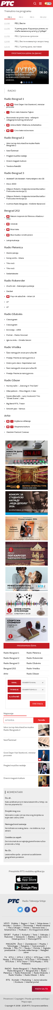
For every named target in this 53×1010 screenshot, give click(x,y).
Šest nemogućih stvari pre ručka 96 (21, 353)
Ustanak (14, 224)
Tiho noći (10, 263)
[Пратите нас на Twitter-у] (20, 909)
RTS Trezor (22, 961)
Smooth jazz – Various (15, 409)
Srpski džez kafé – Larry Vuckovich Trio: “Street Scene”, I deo (23, 397)
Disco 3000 (11, 184)
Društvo (17, 925)
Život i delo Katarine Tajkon (22, 112)
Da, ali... (8, 798)
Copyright (18, 998)
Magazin (11, 944)
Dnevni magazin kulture (16, 161)
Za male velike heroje (28, 950)
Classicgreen (11, 319)
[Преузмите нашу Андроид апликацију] (26, 886)
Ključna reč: (14, 697)
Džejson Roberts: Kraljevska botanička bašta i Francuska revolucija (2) (25, 197)
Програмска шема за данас (26, 53)
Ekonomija (28, 925)
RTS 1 (11, 957)
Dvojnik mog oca (12, 811)
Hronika (6, 925)
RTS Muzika (35, 961)
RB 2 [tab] (21, 17)
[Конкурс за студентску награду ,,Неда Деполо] (26, 503)
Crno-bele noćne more (23, 130)
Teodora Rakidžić (13, 166)
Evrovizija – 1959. (13, 330)
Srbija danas (42, 923)
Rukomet (8, 937)
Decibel (9, 291)
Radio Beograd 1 (14, 99)
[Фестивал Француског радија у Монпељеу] (28, 478)
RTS (8, 980)
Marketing (26, 980)
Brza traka (14, 229)
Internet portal (32, 982)
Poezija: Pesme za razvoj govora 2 (20, 358)
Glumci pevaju (12, 253)
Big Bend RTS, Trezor (15, 403)
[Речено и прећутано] (26, 579)
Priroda (36, 948)
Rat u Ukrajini (14, 927)
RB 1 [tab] (10, 17)
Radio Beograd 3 (14, 173)
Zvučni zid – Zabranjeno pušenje (20, 286)
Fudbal (16, 934)
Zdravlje (7, 948)
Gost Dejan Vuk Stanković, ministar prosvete (25, 105)
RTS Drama (17, 959)
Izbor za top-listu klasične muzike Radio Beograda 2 (23, 144)
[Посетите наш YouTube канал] (34, 909)
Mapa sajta (41, 989)
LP (7, 302)
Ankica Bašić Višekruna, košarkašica (25, 125)
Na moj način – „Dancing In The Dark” (22, 386)
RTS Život (29, 959)
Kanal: (14, 682)
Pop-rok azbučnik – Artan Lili (22, 296)
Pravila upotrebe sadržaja (36, 998)
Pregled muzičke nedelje (16, 156)
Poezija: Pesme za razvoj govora (19, 373)
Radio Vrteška (12, 347)
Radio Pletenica (13, 247)
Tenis (35, 934)
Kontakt (15, 980)
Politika (14, 923)
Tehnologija (12, 946)
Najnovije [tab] (8, 713)
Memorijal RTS (34, 939)
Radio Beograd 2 (14, 137)
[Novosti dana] (26, 452)
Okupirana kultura (22, 426)
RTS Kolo (10, 961)
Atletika (31, 937)
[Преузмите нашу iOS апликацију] (26, 879)
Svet (32, 923)
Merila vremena (43, 925)
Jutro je (9, 70)
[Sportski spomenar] (26, 629)
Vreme (26, 927)
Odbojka (44, 934)
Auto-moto (43, 937)
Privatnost (8, 998)
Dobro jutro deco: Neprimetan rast (21, 363)
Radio (8, 968)
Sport (7, 934)
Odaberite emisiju (29, 690)
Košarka (26, 934)
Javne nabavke (40, 980)
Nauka (27, 948)
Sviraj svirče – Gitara (15, 258)
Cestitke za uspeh (13, 837)
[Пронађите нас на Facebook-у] (27, 909)
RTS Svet (38, 957)
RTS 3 (28, 957)
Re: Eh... (8, 850)
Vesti (6, 923)
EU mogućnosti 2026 (39, 929)
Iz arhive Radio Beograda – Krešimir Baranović (25, 204)
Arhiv (7, 415)
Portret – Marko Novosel (17, 335)
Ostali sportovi (18, 939)
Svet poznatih (38, 946)
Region (24, 923)
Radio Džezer (12, 380)
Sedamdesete (12, 273)
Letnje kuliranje (12, 240)
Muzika (42, 944)
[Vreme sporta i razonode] (26, 604)
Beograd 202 (12, 210)
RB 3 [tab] (32, 17)
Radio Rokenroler (14, 280)
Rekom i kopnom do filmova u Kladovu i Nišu (25, 217)
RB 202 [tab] (43, 17)
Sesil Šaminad (12, 150)
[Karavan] (30, 554)
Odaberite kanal (29, 682)
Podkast (22, 929)
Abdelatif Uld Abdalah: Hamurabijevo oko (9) (25, 178)
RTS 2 (20, 957)
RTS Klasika (42, 959)
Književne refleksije (22, 421)
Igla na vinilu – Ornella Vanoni (18, 340)
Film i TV (18, 948)
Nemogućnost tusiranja (15, 824)
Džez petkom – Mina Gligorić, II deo (21, 391)
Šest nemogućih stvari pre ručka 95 (21, 368)
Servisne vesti (38, 927)
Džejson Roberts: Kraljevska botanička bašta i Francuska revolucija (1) (25, 190)
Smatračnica (10, 929)
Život (20, 944)
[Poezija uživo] (29, 528)
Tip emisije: (14, 690)
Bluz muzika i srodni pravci (21, 235)
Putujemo (25, 946)
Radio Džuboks (13, 314)
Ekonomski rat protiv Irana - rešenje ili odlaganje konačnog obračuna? (22, 118)
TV (5, 957)
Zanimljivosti (31, 944)
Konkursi (19, 982)
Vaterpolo (20, 937)
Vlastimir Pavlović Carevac (17, 432)
